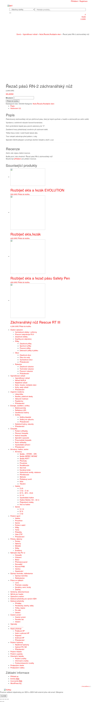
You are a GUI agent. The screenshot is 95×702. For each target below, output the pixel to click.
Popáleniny (19, 401)
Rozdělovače (24, 465)
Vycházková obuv (26, 359)
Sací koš (23, 468)
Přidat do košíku (13, 101)
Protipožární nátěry (17, 667)
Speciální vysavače (22, 438)
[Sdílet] (3, 699)
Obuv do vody (25, 357)
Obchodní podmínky (21, 24)
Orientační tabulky (17, 656)
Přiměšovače (24, 474)
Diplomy (18, 543)
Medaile (18, 546)
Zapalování (19, 571)
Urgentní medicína (17, 392)
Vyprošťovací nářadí (30, 34)
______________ (16, 626)
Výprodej (13, 624)
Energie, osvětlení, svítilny (20, 405)
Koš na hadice (25, 504)
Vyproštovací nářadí (17, 376)
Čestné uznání (15, 615)
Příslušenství (24, 362)
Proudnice (23, 463)
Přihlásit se (14, 676)
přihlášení (17, 159)
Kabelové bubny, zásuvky (24, 424)
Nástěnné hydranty (22, 645)
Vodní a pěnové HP (22, 633)
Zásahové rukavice (27, 366)
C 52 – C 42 (24, 490)
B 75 (21, 511)
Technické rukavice (27, 369)
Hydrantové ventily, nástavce (30, 472)
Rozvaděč (18, 564)
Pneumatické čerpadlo (23, 440)
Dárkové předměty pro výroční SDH (23, 599)
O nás (10, 24)
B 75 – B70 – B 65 (26, 493)
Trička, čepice (20, 608)
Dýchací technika (21, 576)
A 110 (22, 495)
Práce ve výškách (16, 580)
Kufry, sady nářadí (21, 387)
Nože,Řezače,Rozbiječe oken (50, 34)
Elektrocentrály (20, 408)
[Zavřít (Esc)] (1, 699)
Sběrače (23, 477)
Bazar (74, 24)
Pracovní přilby (25, 348)
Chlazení (18, 557)
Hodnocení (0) (15, 108)
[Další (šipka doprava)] (3, 701)
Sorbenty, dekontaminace (19, 592)
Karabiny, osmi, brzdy (23, 587)
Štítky (17, 548)
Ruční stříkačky (20, 442)
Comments (16, 681)
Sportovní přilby (25, 346)
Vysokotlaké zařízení (22, 445)
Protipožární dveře (17, 665)
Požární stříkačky (21, 431)
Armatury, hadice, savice (19, 449)
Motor (17, 559)
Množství (9, 98)
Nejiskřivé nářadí (21, 382)
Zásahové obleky (21, 336)
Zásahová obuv (25, 355)
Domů (19, 34)
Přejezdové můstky (27, 502)
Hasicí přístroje (15, 628)
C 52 (21, 513)
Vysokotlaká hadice (27, 497)
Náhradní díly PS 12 (17, 553)
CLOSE (3, 696)
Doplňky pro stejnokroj (23, 339)
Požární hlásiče (16, 651)
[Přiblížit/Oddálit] (8, 699)
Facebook (12, 30)
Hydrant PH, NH (21, 647)
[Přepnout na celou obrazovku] (5, 699)
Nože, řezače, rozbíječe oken (25, 385)
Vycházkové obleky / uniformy (26, 332)
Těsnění (23, 484)
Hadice (17, 486)
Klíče (21, 481)
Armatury (18, 451)
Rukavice (18, 364)
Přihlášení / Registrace (79, 1)
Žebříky (18, 589)
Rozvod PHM (20, 566)
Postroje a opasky (21, 585)
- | (81, 686)
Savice (17, 507)
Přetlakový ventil (26, 479)
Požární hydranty (16, 642)
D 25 (21, 488)
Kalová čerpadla (21, 435)
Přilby (17, 341)
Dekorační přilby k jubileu (29, 350)
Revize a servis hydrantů (54, 24)
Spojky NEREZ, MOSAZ (28, 456)
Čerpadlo (18, 555)
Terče (17, 530)
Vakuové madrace (21, 399)
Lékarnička (19, 394)
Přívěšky (18, 603)
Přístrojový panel (21, 562)
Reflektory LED (20, 410)
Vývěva (17, 569)
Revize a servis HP (37, 24)
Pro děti (18, 610)
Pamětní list (19, 619)
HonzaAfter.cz (86, 686)
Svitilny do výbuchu (27, 419)
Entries (14, 679)
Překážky (18, 532)
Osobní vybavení (16, 330)
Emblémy (18, 550)
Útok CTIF (19, 534)
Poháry (17, 541)
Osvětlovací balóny (22, 412)
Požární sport (15, 516)
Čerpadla (13, 428)
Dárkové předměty (17, 601)
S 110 (22, 509)
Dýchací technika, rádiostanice (21, 573)
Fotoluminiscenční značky (24, 663)
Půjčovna (67, 24)
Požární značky (20, 658)
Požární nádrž (20, 525)
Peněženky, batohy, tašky (24, 605)
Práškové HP (20, 631)
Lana (17, 582)
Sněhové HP (19, 638)
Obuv (17, 353)
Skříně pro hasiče (16, 594)
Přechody (23, 461)
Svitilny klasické (25, 417)
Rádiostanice (20, 578)
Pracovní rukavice (26, 371)
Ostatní (17, 612)
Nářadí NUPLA (20, 380)
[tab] (49, 106)
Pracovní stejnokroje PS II (24, 334)
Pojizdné (18, 635)
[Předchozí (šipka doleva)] (1, 701)
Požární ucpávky (16, 654)
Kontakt (80, 24)
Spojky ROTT (24, 458)
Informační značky (21, 661)
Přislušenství (19, 649)
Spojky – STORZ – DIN (28, 454)
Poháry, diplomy (16, 539)
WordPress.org (15, 683)
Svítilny (17, 415)
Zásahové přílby (26, 343)
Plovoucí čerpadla (21, 433)
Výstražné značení (17, 596)
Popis (12, 106)
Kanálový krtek (25, 470)
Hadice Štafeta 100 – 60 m (29, 500)
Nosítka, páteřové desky (24, 396)
